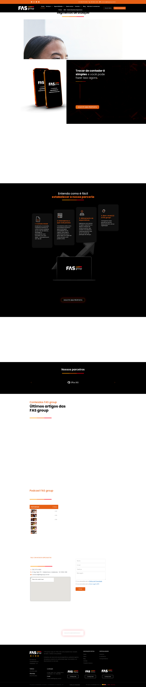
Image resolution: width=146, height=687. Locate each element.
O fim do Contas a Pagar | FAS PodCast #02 (45, 519)
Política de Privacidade (75, 684)
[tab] (44, 511)
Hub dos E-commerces (93, 6)
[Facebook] (31, 2)
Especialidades (58, 6)
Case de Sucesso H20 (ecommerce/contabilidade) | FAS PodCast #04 (45, 511)
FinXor (60, 10)
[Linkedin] (36, 2)
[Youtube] (39, 2)
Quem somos (69, 6)
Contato (77, 6)
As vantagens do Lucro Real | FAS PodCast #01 (45, 515)
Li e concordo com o (88, 584)
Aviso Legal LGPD (94, 584)
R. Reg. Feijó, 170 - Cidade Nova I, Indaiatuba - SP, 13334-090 (55, 673)
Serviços (48, 6)
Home (42, 6)
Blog (84, 6)
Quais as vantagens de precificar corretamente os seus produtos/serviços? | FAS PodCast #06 (46, 528)
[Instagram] (34, 2)
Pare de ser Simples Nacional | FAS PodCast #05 (46, 523)
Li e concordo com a (89, 581)
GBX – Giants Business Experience (73, 10)
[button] (31, 382)
